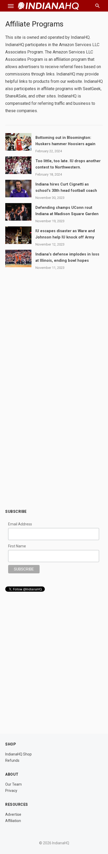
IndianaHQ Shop (18, 754)
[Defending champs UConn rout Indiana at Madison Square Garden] (18, 212)
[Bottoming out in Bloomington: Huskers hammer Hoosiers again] (18, 142)
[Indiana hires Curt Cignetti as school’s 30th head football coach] (18, 188)
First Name (17, 546)
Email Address (20, 524)
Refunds (12, 760)
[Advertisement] (54, 447)
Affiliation (13, 821)
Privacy (11, 790)
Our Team (13, 784)
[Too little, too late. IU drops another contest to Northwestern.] (18, 165)
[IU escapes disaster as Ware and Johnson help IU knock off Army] (18, 235)
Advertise (13, 814)
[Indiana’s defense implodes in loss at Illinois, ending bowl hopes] (18, 258)
